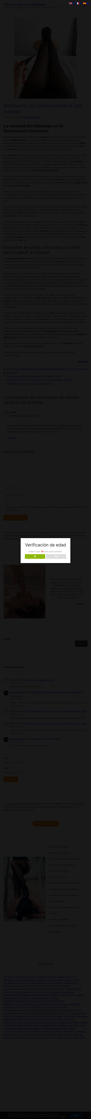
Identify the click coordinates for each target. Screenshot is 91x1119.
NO (56, 556)
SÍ (35, 556)
